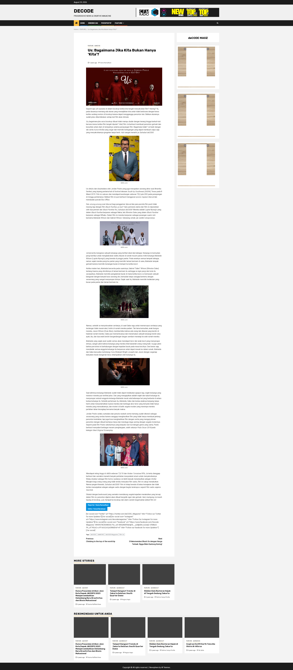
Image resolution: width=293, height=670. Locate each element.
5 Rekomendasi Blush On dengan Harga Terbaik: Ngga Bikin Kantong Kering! (145, 541)
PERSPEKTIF (106, 23)
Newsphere (154, 667)
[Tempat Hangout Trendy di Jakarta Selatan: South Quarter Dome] (124, 574)
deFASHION (196, 641)
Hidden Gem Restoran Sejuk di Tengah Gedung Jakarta (157, 592)
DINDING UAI (93, 23)
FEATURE (118, 23)
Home (82, 23)
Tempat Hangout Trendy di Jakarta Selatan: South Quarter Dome (122, 593)
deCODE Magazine (112, 534)
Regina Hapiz (126, 599)
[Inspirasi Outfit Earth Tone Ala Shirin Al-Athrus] (202, 627)
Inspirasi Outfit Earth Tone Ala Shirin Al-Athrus (200, 645)
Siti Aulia (201, 650)
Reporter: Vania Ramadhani (98, 505)
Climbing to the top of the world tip (100, 540)
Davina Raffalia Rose (94, 604)
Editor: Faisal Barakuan (97, 509)
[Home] (76, 23)
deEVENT (85, 588)
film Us (122, 534)
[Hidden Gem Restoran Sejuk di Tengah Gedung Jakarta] (158, 574)
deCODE (84, 11)
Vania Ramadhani (105, 63)
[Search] (217, 23)
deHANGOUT (121, 588)
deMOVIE (97, 46)
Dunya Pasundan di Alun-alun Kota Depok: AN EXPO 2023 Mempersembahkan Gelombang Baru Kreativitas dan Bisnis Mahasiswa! (90, 596)
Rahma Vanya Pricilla (163, 597)
